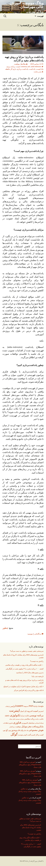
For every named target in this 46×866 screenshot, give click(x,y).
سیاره (22, 719)
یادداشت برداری (22, 69)
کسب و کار (40, 735)
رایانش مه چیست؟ (37, 661)
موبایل (24, 726)
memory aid (25, 66)
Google (41, 706)
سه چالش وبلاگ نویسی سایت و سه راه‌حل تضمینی (29, 791)
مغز (29, 726)
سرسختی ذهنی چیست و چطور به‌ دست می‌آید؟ (27, 651)
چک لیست (40, 69)
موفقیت (17, 64)
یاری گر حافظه (10, 69)
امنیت (18, 66)
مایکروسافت (38, 726)
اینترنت (14, 710)
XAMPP (19, 706)
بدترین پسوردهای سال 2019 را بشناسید (30, 672)
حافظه (7, 716)
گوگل (14, 734)
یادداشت (32, 69)
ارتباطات (7, 706)
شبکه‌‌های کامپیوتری (27, 723)
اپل (25, 711)
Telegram (25, 706)
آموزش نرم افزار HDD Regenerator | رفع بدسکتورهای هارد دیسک (30, 764)
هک (27, 730)
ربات (32, 718)
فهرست (40, 16)
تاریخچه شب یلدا (38, 676)
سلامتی (27, 719)
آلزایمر (13, 706)
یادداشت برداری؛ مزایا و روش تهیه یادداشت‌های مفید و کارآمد (24, 58)
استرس (41, 711)
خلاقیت (41, 719)
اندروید (29, 711)
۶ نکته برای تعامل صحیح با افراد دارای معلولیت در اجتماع (24, 686)
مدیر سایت (38, 72)
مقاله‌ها (23, 64)
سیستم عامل (16, 719)
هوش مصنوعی (36, 729)
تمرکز (23, 716)
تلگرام (27, 716)
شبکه (10, 719)
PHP (31, 706)
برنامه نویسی (36, 715)
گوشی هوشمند (22, 735)
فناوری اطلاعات (8, 723)
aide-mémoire (36, 66)
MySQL (35, 706)
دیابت (37, 719)
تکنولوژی (15, 715)
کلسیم (33, 735)
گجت (29, 735)
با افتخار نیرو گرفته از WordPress (32, 861)
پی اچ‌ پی (7, 730)
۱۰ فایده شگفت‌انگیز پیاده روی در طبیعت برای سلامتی (24, 665)
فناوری (17, 722)
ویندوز (14, 730)
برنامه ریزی (11, 66)
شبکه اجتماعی (39, 723)
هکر (25, 730)
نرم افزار (12, 727)
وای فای (20, 730)
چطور (5, 628)
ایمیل (22, 711)
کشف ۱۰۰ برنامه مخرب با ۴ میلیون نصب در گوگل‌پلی (25, 669)
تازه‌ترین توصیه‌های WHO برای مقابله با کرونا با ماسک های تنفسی (23, 656)
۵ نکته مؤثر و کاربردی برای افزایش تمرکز (29, 690)
